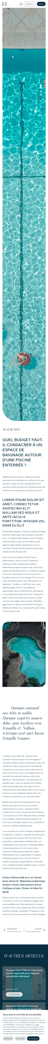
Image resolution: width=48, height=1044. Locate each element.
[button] (29, 4)
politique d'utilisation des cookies (31, 1034)
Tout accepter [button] (33, 1038)
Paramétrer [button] (8, 1038)
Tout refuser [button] (20, 1038)
